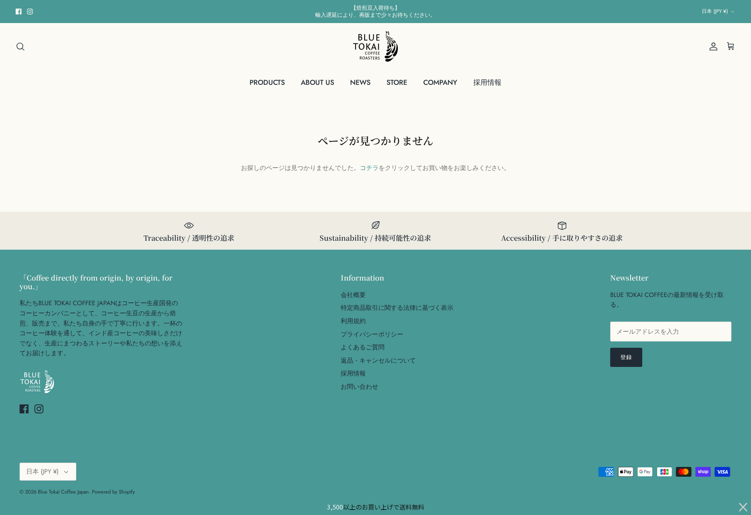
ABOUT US (317, 82)
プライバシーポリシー (372, 334)
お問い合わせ (359, 386)
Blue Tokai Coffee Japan (63, 491)
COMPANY (440, 82)
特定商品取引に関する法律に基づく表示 (397, 307)
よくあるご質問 (362, 347)
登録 (626, 357)
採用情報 (487, 82)
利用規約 (353, 321)
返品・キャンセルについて (378, 360)
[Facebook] (19, 11)
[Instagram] (30, 11)
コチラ (369, 167)
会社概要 (353, 294)
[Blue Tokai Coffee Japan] (375, 47)
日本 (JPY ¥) (715, 11)
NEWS (360, 82)
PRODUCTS (267, 82)
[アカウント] (712, 46)
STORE (396, 82)
